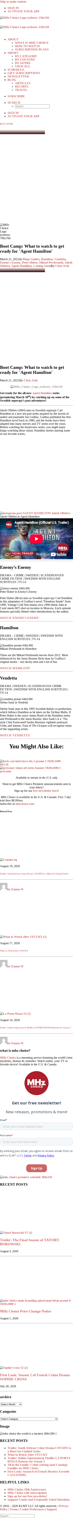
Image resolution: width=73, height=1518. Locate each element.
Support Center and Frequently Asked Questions (38, 1499)
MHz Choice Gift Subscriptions (27, 1492)
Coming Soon (41, 265)
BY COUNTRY (25, 59)
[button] (13, 102)
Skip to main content (13, 1)
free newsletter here (45, 790)
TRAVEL (21, 89)
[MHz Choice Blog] (36, 25)
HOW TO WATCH (27, 46)
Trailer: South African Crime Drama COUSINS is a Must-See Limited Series (34, 874)
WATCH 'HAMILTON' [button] (15, 668)
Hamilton (47, 259)
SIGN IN (13, 8)
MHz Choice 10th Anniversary (26, 1489)
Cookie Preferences (32, 1509)
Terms (14, 1509)
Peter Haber (30, 262)
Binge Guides (31, 259)
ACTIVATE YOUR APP (23, 11)
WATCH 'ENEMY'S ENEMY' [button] (19, 617)
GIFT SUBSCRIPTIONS (23, 73)
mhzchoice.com (24, 803)
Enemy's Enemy (10, 262)
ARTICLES (23, 83)
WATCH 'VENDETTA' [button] (15, 735)
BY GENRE (23, 63)
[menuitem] (40, 8)
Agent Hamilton (21, 265)
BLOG (11, 79)
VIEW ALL (22, 66)
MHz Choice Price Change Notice (25, 1311)
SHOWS (12, 52)
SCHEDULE (15, 69)
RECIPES (21, 86)
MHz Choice (8, 1057)
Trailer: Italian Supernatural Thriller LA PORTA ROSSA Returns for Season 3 (35, 1027)
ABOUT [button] (12, 39)
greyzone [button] (5, 771)
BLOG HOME (6, 124)
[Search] (17, 1515)
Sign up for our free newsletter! (27, 1496)
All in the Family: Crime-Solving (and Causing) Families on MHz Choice (37, 1466)
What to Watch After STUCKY (14, 951)
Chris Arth (62, 265)
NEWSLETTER (18, 76)
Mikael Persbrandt (51, 262)
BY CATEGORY (26, 56)
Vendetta (60, 259)
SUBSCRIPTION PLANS (32, 49)
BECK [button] (4, 764)
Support (51, 1509)
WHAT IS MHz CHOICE (32, 42)
